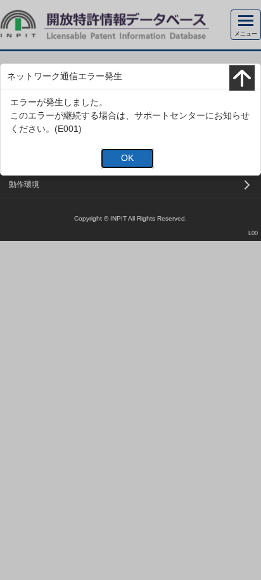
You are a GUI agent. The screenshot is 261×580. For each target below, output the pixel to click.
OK (127, 158)
